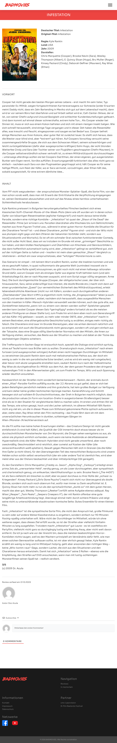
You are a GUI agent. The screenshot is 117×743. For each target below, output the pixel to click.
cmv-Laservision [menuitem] (68, 703)
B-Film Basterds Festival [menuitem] (72, 706)
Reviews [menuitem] (64, 684)
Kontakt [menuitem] (5, 703)
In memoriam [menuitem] (67, 687)
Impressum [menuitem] (7, 706)
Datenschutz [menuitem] (8, 709)
